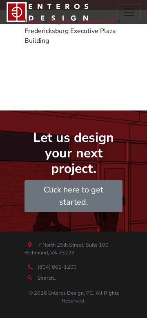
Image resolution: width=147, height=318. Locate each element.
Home (33, 21)
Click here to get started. (73, 196)
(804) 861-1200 (56, 267)
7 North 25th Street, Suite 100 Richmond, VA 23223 (66, 248)
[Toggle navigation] (129, 12)
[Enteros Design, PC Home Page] (47, 12)
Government (97, 21)
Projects (61, 21)
